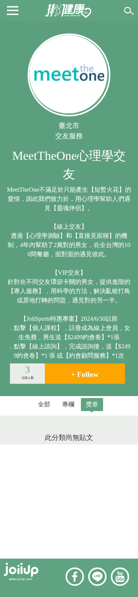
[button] (12, 10)
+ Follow (85, 374)
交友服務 (69, 136)
